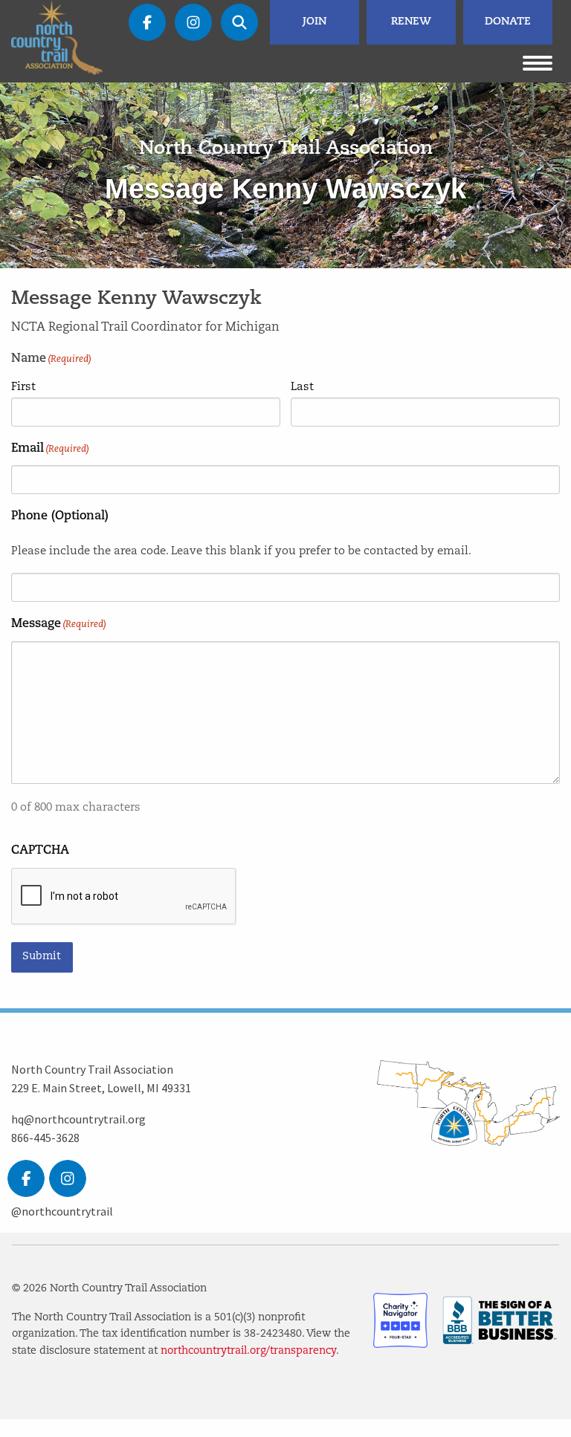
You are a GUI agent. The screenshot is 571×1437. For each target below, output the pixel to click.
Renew (411, 21)
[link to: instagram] (67, 1178)
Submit (41, 956)
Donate (508, 21)
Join (314, 21)
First (23, 387)
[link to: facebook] (26, 1178)
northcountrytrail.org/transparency (248, 1351)
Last (302, 387)
